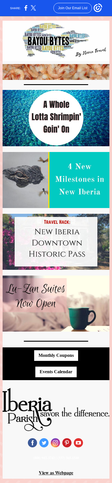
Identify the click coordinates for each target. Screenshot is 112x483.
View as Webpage (56, 472)
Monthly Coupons (56, 355)
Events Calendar (56, 371)
